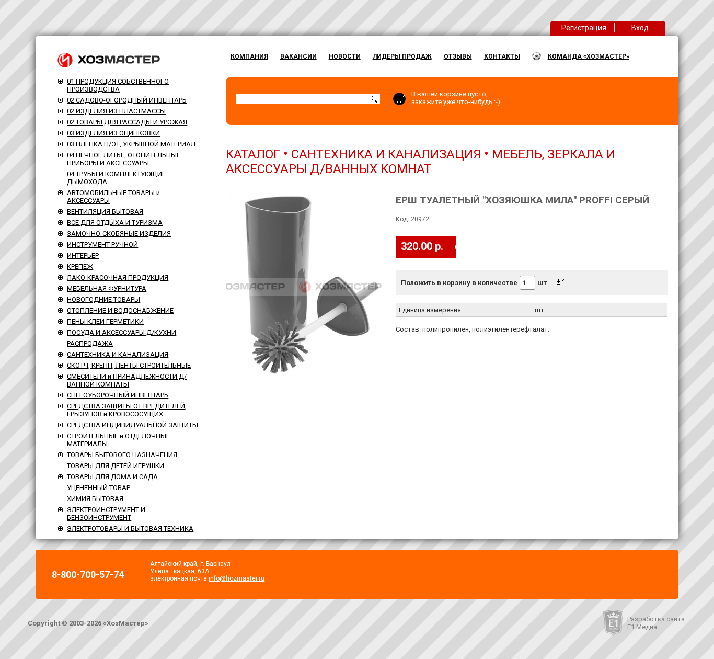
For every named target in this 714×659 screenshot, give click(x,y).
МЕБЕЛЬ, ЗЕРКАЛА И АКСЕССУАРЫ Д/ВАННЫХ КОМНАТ (420, 161)
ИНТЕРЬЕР (83, 255)
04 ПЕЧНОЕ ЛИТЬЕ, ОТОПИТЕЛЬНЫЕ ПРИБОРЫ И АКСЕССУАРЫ (123, 159)
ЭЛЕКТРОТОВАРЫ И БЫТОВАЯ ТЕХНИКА (130, 528)
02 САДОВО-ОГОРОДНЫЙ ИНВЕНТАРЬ (127, 100)
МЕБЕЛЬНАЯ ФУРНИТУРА (106, 288)
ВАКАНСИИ (298, 56)
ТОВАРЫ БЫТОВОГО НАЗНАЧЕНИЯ (122, 455)
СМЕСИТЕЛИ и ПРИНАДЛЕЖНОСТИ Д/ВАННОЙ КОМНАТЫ (127, 380)
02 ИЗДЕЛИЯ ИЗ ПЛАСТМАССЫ (116, 111)
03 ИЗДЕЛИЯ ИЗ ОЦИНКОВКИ (113, 133)
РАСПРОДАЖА (90, 343)
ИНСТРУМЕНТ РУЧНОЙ (102, 244)
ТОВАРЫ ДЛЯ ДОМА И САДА (112, 477)
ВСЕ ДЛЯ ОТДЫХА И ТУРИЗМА (115, 222)
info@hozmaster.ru (236, 578)
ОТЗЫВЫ (458, 56)
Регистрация (583, 28)
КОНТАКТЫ (502, 56)
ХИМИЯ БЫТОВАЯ (95, 499)
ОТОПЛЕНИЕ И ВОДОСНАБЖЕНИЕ (120, 310)
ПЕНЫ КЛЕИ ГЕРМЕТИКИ (105, 321)
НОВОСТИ (345, 56)
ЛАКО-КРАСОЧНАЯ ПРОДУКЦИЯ (117, 277)
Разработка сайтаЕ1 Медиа (656, 623)
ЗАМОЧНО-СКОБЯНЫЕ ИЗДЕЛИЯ (119, 233)
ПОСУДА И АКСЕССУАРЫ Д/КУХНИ (121, 332)
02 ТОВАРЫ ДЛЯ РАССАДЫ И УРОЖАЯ (127, 122)
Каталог (253, 154)
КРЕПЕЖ (80, 266)
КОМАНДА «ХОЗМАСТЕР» (588, 56)
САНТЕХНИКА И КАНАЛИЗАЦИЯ (117, 354)
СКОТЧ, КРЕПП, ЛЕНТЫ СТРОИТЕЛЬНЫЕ (129, 365)
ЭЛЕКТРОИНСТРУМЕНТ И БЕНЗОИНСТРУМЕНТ (106, 513)
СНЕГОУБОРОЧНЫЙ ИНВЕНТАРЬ (117, 395)
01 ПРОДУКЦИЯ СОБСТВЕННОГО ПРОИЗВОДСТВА (118, 85)
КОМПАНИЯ (249, 56)
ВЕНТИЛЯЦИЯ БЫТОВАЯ (105, 211)
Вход (640, 28)
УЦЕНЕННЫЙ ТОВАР (98, 488)
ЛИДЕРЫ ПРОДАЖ (402, 56)
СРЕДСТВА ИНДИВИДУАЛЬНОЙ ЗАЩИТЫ (132, 425)
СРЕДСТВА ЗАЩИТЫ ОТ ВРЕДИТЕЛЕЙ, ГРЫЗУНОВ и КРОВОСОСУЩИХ (127, 410)
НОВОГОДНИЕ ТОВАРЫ (103, 299)
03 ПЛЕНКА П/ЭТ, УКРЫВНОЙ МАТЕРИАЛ (131, 144)
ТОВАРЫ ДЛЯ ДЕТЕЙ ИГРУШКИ (115, 466)
